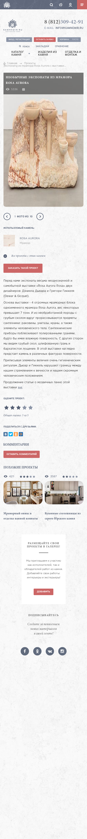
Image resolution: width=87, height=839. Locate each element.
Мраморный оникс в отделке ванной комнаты (20, 516)
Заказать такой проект (23, 268)
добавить (43, 591)
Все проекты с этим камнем (28, 256)
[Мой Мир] (21, 434)
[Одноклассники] (16, 434)
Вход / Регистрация (19, 39)
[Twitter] (11, 434)
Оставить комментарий (21, 454)
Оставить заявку (45, 39)
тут (20, 387)
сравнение (62, 46)
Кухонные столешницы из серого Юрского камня (63, 516)
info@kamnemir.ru (69, 28)
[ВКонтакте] (5, 434)
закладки (42, 46)
